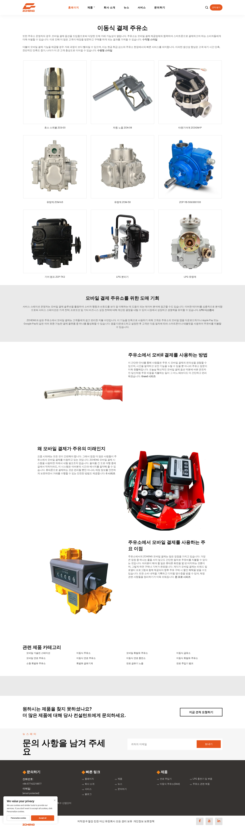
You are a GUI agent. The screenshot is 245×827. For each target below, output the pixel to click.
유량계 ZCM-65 (55, 202)
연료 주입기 (166, 778)
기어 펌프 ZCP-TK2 (55, 276)
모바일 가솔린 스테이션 (38, 653)
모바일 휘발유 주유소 (137, 653)
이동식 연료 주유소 (86, 658)
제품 (90, 7)
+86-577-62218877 (32, 783)
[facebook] (199, 821)
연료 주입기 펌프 (184, 663)
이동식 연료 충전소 (136, 658)
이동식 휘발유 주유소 (187, 658)
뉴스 (126, 7)
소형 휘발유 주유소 (36, 663)
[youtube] (209, 821)
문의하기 (159, 7)
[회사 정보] (30, 7)
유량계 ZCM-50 (122, 202)
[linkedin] (218, 821)
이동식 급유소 (183, 653)
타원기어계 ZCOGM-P (190, 127)
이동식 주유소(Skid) (170, 784)
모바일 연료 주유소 (36, 658)
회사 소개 (109, 7)
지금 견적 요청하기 (201, 712)
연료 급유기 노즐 (134, 663)
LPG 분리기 (122, 276)
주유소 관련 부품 (201, 784)
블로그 (88, 794)
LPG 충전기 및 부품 (202, 778)
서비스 (142, 7)
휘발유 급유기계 (84, 663)
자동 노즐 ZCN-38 (122, 127)
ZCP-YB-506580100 (190, 202)
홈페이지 (73, 7)
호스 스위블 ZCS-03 (55, 127)
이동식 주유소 (83, 653)
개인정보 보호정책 (143, 821)
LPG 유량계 (190, 276)
